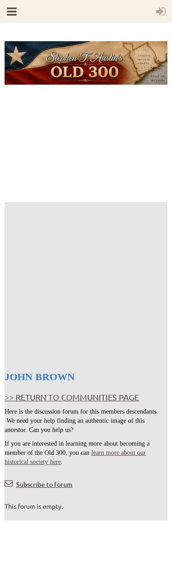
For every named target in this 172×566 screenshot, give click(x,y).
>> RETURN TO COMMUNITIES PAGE (72, 397)
